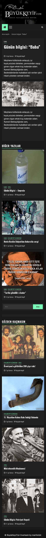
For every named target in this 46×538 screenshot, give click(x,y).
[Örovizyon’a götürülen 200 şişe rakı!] (23, 342)
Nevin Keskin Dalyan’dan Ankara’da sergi (21, 241)
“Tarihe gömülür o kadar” (15, 292)
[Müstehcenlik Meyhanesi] (23, 445)
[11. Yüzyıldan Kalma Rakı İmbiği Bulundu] (23, 393)
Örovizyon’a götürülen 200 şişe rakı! (19, 366)
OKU (9, 187)
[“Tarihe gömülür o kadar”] (23, 269)
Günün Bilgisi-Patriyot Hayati (17, 519)
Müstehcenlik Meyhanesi (14, 468)
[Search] (42, 27)
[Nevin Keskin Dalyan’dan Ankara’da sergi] (23, 218)
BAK (5, 42)
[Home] (4, 27)
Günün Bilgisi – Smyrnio (14, 190)
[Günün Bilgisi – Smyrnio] (23, 167)
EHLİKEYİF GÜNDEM (14, 238)
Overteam (24, 535)
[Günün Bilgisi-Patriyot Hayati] (23, 496)
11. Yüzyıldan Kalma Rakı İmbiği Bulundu (21, 417)
